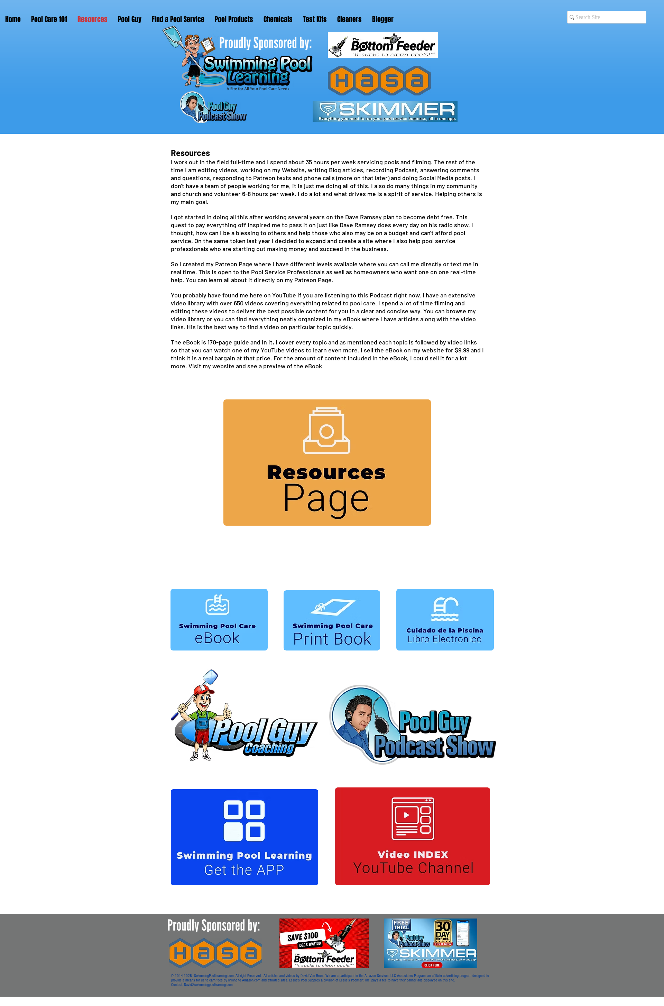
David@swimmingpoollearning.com (208, 984)
